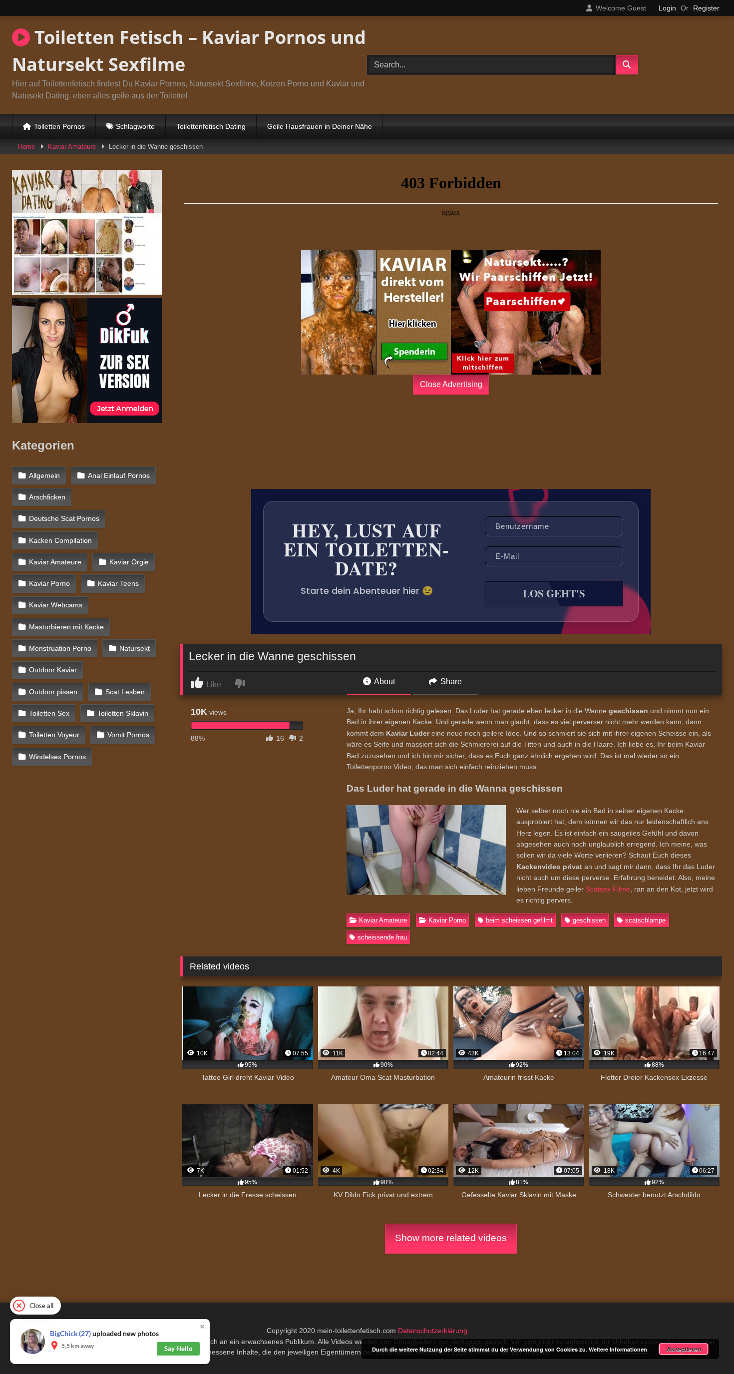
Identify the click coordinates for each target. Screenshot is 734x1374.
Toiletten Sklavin (122, 713)
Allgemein (44, 475)
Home (26, 146)
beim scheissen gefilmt (519, 920)
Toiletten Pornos (59, 126)
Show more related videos (451, 1238)
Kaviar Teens (118, 583)
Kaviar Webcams (55, 605)
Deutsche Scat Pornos (64, 518)
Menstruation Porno (60, 648)
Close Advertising (451, 384)
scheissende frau (382, 937)
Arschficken (47, 497)
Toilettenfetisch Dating (211, 126)
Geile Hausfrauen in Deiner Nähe (319, 126)
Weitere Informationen (618, 1349)
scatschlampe (645, 920)
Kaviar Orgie (129, 562)
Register (706, 8)
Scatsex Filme (608, 889)
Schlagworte (135, 126)
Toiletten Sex (49, 713)
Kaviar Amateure (72, 146)
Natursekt (134, 648)
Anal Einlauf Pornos (119, 475)
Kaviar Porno (447, 920)
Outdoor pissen (53, 692)
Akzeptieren (684, 1349)
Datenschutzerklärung (432, 1331)
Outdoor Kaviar (53, 670)
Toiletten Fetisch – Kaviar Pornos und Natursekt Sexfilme (189, 50)
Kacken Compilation (60, 540)
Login (667, 8)
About (383, 681)
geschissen (589, 920)
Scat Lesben (125, 692)
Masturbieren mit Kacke (66, 627)
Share (450, 681)
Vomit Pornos (128, 735)
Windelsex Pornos (57, 757)
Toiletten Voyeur (54, 735)
